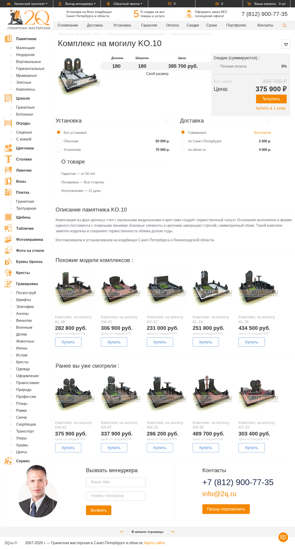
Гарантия (149, 25)
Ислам (21, 355)
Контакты (265, 25)
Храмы (22, 445)
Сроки (211, 25)
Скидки (193, 25)
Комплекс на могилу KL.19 (211, 319)
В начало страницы (147, 532)
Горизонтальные (30, 69)
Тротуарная (26, 208)
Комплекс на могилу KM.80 (211, 425)
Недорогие (25, 55)
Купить (273, 99)
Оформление (27, 376)
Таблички (25, 228)
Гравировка (27, 284)
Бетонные (24, 114)
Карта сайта (154, 543)
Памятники (26, 39)
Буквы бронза (29, 262)
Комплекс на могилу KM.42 (73, 425)
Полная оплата (233, 66)
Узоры (21, 438)
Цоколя (23, 98)
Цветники (25, 148)
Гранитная (25, 201)
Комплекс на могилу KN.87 (119, 425)
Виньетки (24, 320)
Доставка (95, 25)
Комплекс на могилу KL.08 (73, 319)
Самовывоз (197, 132)
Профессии (26, 397)
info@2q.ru (219, 494)
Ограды (23, 123)
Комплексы (25, 89)
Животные (25, 341)
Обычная (71, 141)
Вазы (21, 181)
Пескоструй (26, 293)
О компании (68, 25)
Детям (21, 334)
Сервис (23, 461)
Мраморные (26, 76)
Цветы (21, 452)
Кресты (23, 273)
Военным (24, 327)
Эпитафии (25, 307)
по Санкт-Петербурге (205, 141)
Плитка (22, 192)
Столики (24, 159)
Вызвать (99, 510)
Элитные (23, 82)
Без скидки (223, 81)
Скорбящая (26, 424)
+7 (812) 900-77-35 (232, 482)
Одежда (23, 369)
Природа (23, 390)
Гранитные (25, 107)
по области (197, 150)
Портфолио (236, 25)
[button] (284, 25)
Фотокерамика (29, 240)
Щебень (23, 217)
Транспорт (25, 431)
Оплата (172, 25)
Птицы (21, 404)
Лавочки (24, 170)
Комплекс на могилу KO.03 (257, 425)
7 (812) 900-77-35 (265, 14)
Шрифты (23, 300)
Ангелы (22, 314)
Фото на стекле (30, 251)
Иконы (21, 348)
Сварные (24, 132)
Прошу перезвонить (226, 509)
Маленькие (25, 48)
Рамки (21, 410)
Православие (27, 383)
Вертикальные (28, 62)
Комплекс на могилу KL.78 (257, 319)
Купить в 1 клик (271, 108)
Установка (122, 25)
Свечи (21, 417)
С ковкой (23, 139)
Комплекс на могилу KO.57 (165, 319)
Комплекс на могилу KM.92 (119, 319)
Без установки (75, 132)
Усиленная (72, 150)
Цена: (221, 89)
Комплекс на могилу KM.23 (165, 425)
